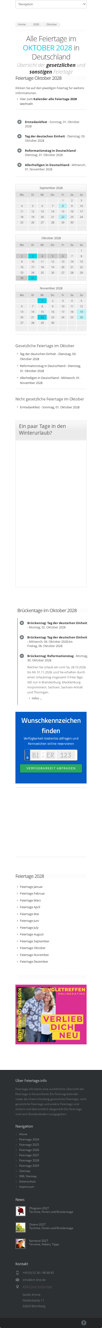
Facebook (84, 1323)
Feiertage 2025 (29, 1145)
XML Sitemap (28, 1176)
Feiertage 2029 (29, 1166)
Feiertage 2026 (29, 1150)
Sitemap (24, 1171)
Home (23, 1134)
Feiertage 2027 (29, 1155)
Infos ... (37, 698)
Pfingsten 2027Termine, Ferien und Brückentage (51, 1210)
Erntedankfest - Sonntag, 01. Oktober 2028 (49, 407)
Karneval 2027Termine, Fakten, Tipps (44, 1242)
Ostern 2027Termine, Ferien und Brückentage (51, 1226)
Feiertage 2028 (29, 1160)
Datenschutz (27, 1181)
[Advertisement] (51, 824)
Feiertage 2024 (29, 1139)
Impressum (26, 1187)
